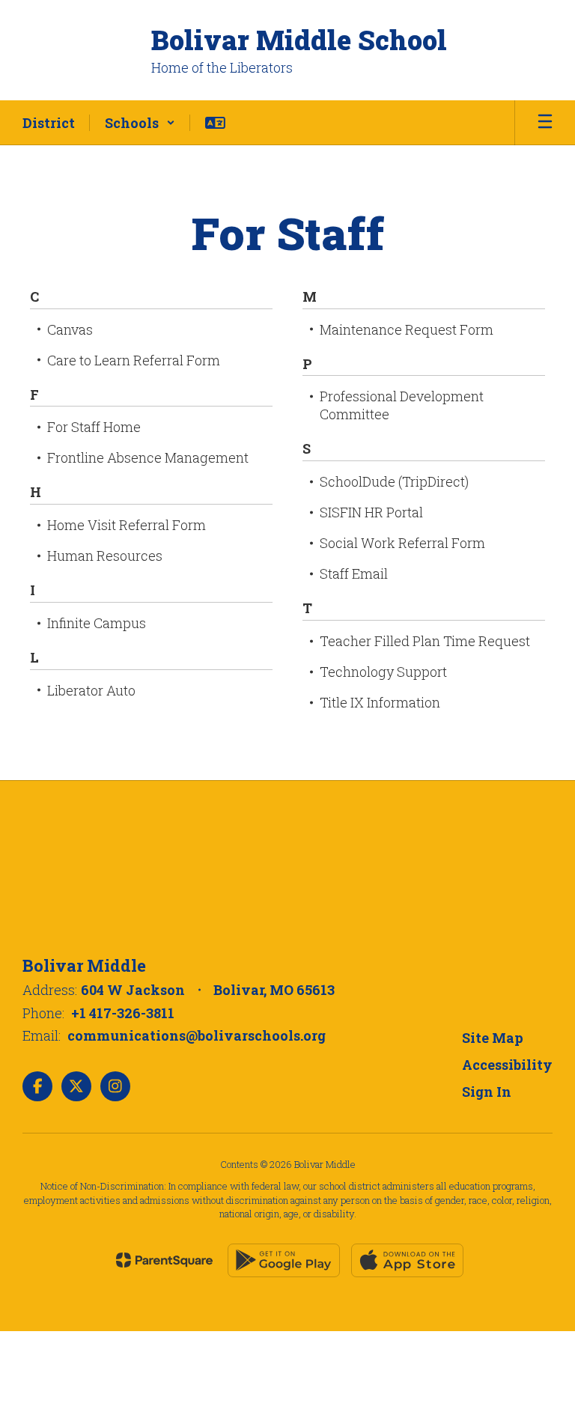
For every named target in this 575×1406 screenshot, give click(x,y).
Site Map (492, 1038)
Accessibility (507, 1065)
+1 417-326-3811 (122, 1013)
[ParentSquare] (164, 1260)
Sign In (486, 1092)
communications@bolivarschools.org (196, 1035)
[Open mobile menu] (545, 122)
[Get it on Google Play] (284, 1260)
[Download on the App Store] (407, 1260)
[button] (140, 122)
